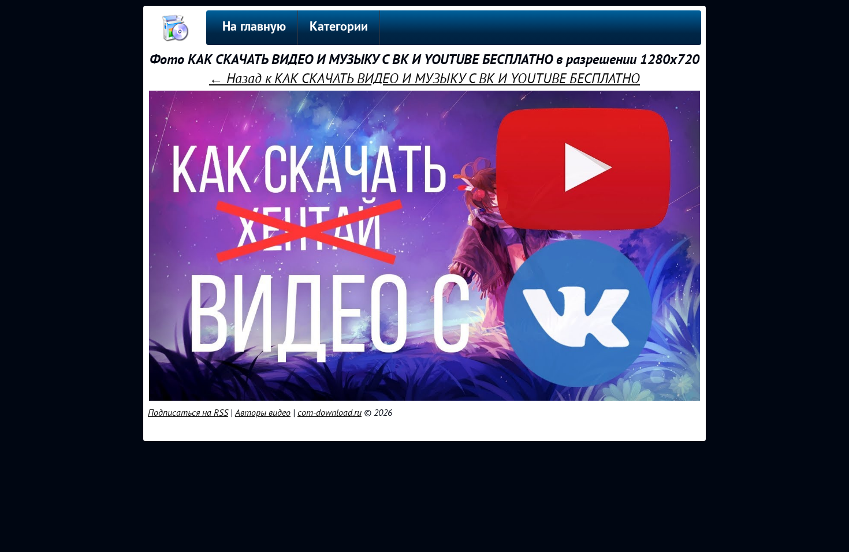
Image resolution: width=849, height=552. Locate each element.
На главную (254, 27)
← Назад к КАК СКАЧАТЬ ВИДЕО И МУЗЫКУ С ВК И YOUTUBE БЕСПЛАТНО (424, 79)
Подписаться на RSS (188, 413)
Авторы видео (263, 413)
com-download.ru (329, 413)
